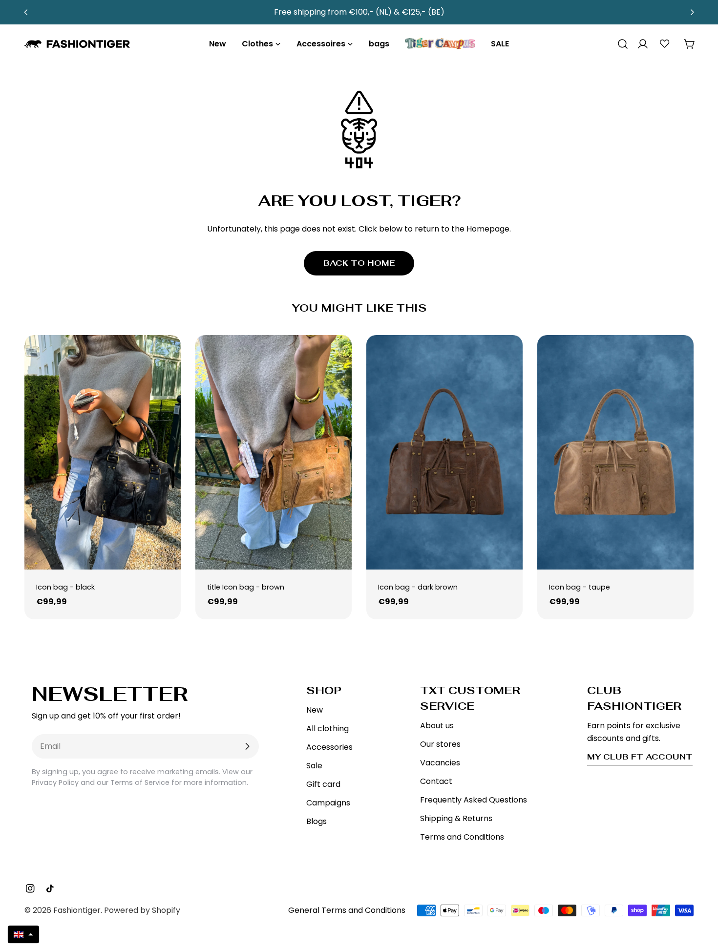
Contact (436, 781)
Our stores (440, 744)
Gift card (323, 784)
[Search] (619, 44)
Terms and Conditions (462, 837)
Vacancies (440, 762)
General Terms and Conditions (346, 910)
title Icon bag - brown (245, 587)
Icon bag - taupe (579, 587)
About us (437, 725)
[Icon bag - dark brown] (444, 452)
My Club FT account (640, 757)
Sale (314, 765)
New (314, 710)
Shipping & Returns (456, 818)
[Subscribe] (247, 746)
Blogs (316, 821)
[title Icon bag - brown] (273, 452)
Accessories (329, 747)
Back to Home (359, 263)
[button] (23, 934)
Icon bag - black (65, 587)
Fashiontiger (77, 910)
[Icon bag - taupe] (615, 452)
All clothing (327, 728)
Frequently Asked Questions (473, 799)
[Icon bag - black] (102, 452)
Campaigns (328, 802)
